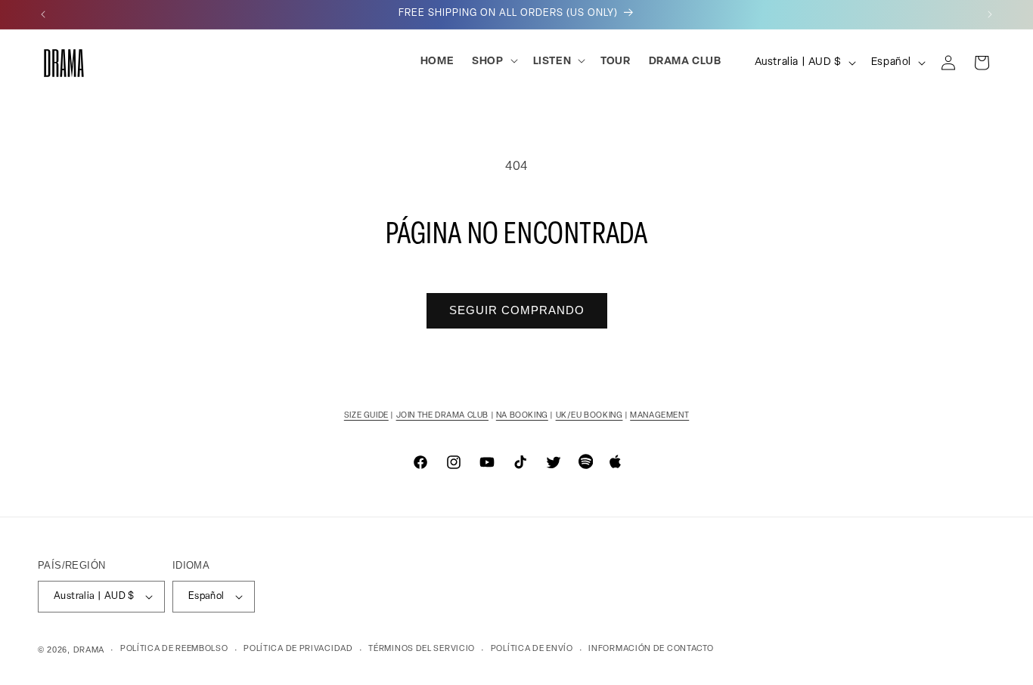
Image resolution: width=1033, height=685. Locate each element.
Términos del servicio (421, 649)
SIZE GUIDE (366, 416)
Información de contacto (650, 649)
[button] (493, 62)
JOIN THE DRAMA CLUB (442, 416)
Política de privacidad (298, 649)
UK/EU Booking (589, 416)
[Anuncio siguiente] (990, 14)
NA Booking (522, 416)
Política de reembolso (174, 649)
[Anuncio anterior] (43, 14)
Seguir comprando (517, 310)
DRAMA (89, 650)
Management (659, 416)
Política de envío (532, 649)
